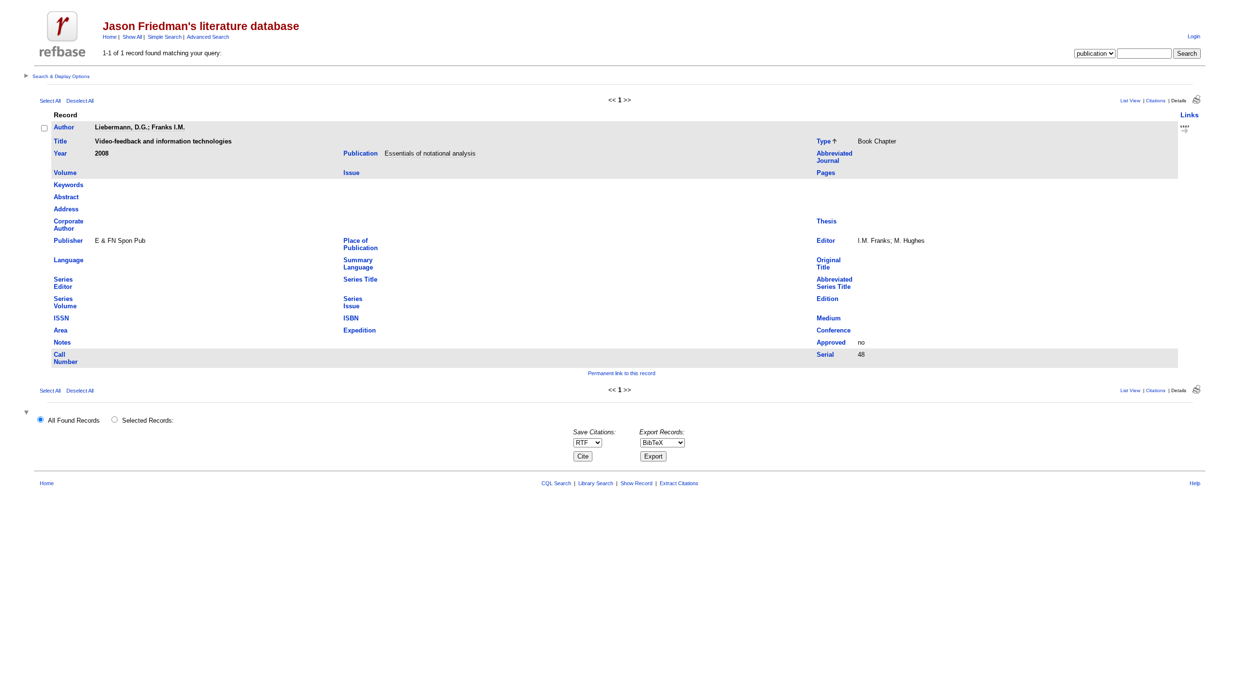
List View (1130, 100)
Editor (826, 240)
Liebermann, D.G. (121, 127)
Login (1194, 36)
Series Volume (65, 302)
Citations (1155, 100)
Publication (360, 153)
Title (60, 141)
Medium (829, 318)
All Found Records (74, 420)
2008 (101, 153)
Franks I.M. (168, 127)
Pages (826, 172)
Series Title (360, 279)
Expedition (359, 330)
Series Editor (63, 283)
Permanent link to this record (621, 373)
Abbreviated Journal (834, 157)
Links (1189, 115)
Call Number (66, 358)
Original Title (829, 263)
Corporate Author (68, 225)
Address (66, 209)
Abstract (66, 197)
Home (110, 37)
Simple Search (165, 37)
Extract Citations (679, 483)
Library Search (595, 483)
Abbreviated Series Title (834, 283)
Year (60, 153)
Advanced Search (208, 37)
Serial (825, 354)
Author (64, 127)
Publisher (68, 240)
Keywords (68, 185)
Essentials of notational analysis (430, 153)
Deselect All (79, 101)
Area (60, 330)
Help (1195, 483)
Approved (831, 342)
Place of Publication (360, 244)
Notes (62, 342)
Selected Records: (148, 420)
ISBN (350, 318)
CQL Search (556, 483)
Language (68, 260)
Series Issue (352, 302)
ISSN (61, 318)
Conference (834, 330)
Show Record (636, 483)
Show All (132, 37)
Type (824, 141)
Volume (65, 172)
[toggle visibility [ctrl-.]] (27, 413)
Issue (351, 172)
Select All (50, 101)
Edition (827, 298)
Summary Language (358, 263)
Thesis (827, 221)
